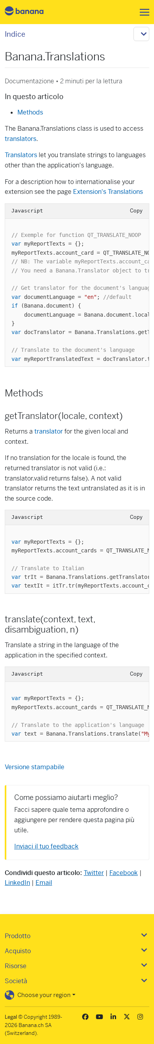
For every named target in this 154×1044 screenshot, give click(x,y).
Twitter (94, 873)
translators (20, 139)
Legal (11, 1017)
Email (44, 883)
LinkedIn (17, 883)
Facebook (123, 873)
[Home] (31, 12)
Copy (136, 210)
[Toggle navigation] (142, 12)
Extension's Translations (108, 192)
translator (48, 431)
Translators (21, 155)
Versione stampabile (34, 767)
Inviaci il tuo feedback (46, 846)
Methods (30, 112)
